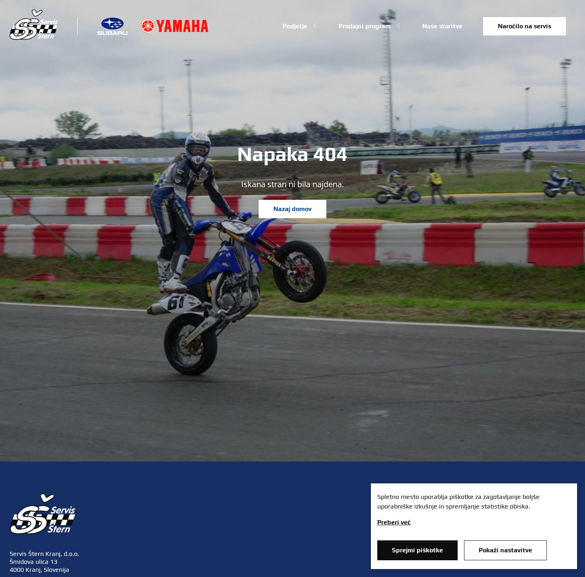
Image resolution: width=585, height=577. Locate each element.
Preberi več (394, 522)
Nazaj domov (292, 209)
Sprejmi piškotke (417, 550)
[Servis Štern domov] (34, 37)
